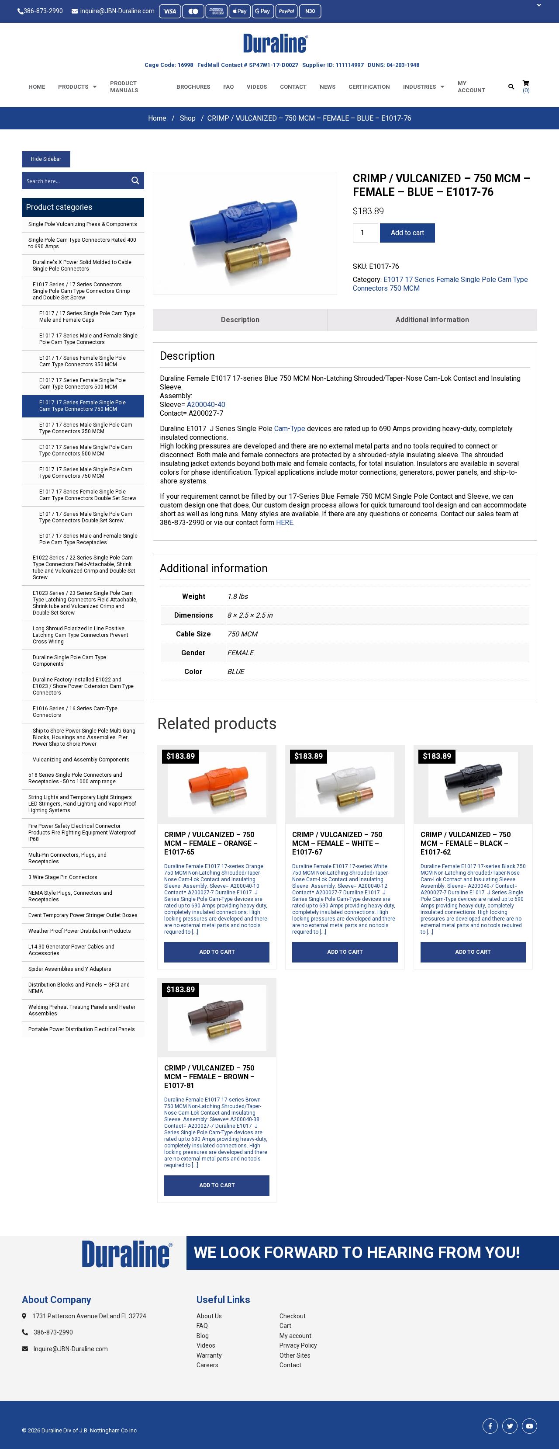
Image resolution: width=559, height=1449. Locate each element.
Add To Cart (217, 952)
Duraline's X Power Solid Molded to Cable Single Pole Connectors (82, 265)
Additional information (432, 320)
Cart (285, 1325)
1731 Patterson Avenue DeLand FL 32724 (88, 1316)
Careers (207, 1365)
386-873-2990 (43, 10)
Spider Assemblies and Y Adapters (69, 969)
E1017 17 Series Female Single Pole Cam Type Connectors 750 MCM (82, 406)
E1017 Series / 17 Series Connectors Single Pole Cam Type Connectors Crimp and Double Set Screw (81, 291)
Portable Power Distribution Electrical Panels (81, 1029)
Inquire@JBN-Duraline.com (70, 1348)
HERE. (285, 522)
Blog (203, 1335)
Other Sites (295, 1355)
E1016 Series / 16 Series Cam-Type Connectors (75, 711)
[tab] (240, 320)
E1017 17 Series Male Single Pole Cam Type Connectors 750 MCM (85, 472)
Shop (188, 118)
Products (73, 86)
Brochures (193, 86)
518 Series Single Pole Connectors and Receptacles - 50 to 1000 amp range (75, 778)
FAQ (202, 1325)
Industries (419, 86)
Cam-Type (289, 428)
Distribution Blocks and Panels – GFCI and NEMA (79, 988)
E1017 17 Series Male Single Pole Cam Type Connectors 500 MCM (85, 450)
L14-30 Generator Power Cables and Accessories (71, 950)
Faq (228, 86)
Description (240, 320)
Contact (293, 86)
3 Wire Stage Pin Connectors (62, 877)
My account (471, 87)
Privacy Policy (298, 1345)
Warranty (209, 1355)
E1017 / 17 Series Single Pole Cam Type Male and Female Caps (87, 316)
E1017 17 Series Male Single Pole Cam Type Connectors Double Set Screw (85, 517)
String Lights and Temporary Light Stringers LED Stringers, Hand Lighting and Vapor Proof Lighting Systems (82, 803)
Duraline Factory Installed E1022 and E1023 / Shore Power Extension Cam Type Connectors (83, 686)
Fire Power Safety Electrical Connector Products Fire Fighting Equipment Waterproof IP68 (82, 832)
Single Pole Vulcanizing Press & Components (82, 224)
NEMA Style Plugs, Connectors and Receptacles (70, 896)
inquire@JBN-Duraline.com (116, 10)
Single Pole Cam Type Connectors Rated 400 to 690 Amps (82, 243)
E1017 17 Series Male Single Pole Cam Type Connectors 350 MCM (85, 428)
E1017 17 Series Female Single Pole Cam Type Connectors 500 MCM (82, 383)
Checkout (293, 1316)
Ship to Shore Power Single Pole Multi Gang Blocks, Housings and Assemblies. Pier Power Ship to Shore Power (84, 737)
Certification (369, 86)
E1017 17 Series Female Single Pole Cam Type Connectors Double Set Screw (87, 495)
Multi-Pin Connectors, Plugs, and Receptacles (67, 858)
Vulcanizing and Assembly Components (81, 760)
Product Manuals (124, 87)
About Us (209, 1316)
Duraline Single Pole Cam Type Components (69, 660)
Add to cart (407, 233)
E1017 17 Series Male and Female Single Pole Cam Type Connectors (88, 339)
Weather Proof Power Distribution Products (79, 931)
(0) (526, 90)
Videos (257, 86)
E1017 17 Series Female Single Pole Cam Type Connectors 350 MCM (82, 361)
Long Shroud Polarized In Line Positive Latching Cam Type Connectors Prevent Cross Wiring (80, 635)
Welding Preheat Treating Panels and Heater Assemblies (81, 1010)
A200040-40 (206, 404)
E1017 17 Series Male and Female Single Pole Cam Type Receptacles (88, 539)
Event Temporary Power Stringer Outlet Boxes (83, 915)
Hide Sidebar (46, 159)
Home (36, 86)
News (327, 86)
